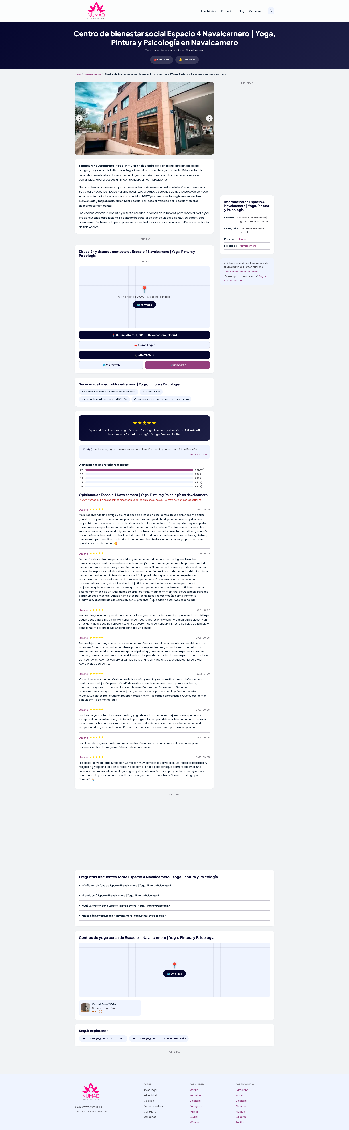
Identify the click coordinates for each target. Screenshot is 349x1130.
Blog (241, 11)
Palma (194, 1111)
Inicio (78, 74)
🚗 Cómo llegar (144, 345)
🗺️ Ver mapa (144, 304)
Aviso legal (150, 1090)
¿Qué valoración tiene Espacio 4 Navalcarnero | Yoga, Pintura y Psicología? (126, 905)
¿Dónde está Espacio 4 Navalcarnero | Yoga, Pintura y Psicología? (120, 895)
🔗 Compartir (177, 364)
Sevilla (194, 1117)
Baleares (241, 1117)
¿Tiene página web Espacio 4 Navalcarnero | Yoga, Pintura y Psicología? (124, 915)
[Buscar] (271, 10)
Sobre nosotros (153, 1106)
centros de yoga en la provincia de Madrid (159, 1038)
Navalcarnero (93, 74)
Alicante (241, 1106)
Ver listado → (198, 454)
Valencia (195, 1101)
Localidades (208, 11)
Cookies (149, 1101)
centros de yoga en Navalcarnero (103, 1038)
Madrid (243, 239)
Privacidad (150, 1095)
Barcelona (196, 1095)
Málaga (194, 1122)
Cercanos (255, 11)
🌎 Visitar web (111, 364)
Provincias (227, 11)
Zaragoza (196, 1106)
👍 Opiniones (187, 59)
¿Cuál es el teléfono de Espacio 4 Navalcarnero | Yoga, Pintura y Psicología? (126, 885)
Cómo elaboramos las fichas (241, 271)
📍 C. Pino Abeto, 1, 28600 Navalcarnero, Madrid (144, 335)
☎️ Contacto (162, 59)
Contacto (150, 1111)
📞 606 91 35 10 (144, 355)
